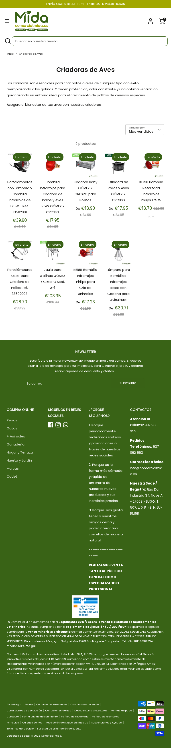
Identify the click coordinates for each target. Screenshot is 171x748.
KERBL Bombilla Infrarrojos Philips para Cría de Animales (85, 281)
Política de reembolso (105, 716)
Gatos (12, 428)
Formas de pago (121, 710)
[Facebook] (50, 424)
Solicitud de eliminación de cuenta (59, 728)
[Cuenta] (150, 19)
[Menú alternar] (7, 21)
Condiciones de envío (84, 704)
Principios (13, 722)
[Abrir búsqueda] (7, 41)
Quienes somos (32, 722)
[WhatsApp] (65, 424)
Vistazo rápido (20, 167)
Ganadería (15, 444)
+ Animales (16, 436)
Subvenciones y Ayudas (106, 722)
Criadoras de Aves (31, 54)
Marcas (13, 468)
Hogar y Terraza (20, 452)
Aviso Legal (14, 704)
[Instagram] (58, 424)
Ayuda (28, 704)
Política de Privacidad (75, 716)
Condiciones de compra (51, 704)
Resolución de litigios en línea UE (67, 722)
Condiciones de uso (58, 710)
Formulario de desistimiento (40, 716)
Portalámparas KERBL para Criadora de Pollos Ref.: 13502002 (19, 281)
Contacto (13, 716)
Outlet (12, 476)
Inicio (10, 54)
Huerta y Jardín (19, 460)
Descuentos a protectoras (91, 710)
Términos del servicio (20, 728)
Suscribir (128, 383)
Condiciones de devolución (24, 710)
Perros (12, 420)
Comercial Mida (51, 736)
